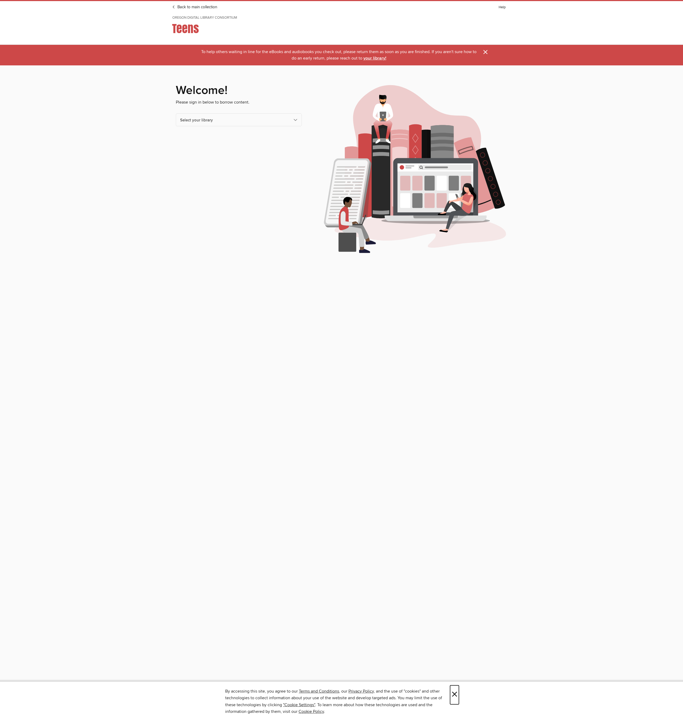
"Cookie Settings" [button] (299, 705)
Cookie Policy (311, 711)
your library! (374, 58)
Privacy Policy (361, 691)
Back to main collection (196, 7)
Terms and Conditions (319, 691)
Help (502, 7)
